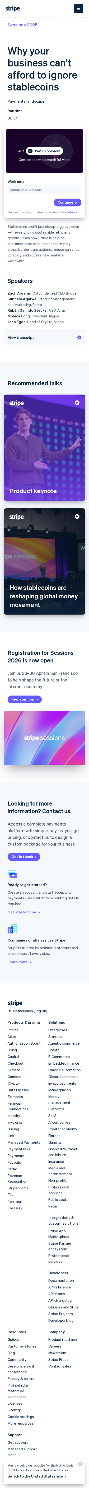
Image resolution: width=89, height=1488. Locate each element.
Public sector (59, 1199)
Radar (12, 1169)
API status (56, 1293)
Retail (53, 1206)
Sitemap (14, 1410)
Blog (11, 1352)
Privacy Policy (68, 212)
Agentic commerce (64, 1043)
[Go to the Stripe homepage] (13, 1003)
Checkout (16, 1063)
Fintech (54, 1135)
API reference (59, 1287)
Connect (15, 1076)
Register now (22, 699)
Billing (12, 1049)
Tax (11, 1194)
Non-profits (58, 1180)
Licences (15, 1403)
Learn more (18, 961)
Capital (13, 1056)
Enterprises (57, 1029)
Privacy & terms (21, 1378)
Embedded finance (64, 1063)
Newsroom (57, 1352)
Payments (16, 1155)
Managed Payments (24, 1142)
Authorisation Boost (24, 1043)
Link (11, 1135)
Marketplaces (59, 1089)
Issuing (13, 1129)
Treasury (15, 1208)
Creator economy (62, 1129)
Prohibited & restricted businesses (18, 1391)
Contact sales (59, 1366)
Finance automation (64, 1069)
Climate (14, 1069)
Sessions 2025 (22, 24)
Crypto (13, 1083)
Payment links (19, 1149)
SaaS (52, 1115)
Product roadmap (62, 1339)
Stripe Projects (60, 1313)
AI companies (59, 1122)
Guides (13, 1339)
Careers (54, 1346)
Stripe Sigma (18, 1188)
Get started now (22, 912)
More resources (21, 1423)
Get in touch (22, 856)
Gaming (54, 1142)
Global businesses (63, 1076)
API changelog (60, 1300)
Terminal (15, 1201)
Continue (65, 202)
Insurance (56, 1161)
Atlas (12, 1036)
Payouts (14, 1162)
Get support (18, 1442)
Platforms (56, 1109)
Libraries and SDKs (63, 1307)
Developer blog (61, 1320)
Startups (55, 1036)
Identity (14, 1115)
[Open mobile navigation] (78, 8)
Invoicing (15, 1122)
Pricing (13, 1029)
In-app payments (62, 1083)
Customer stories (22, 1346)
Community (17, 1359)
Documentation (61, 1280)
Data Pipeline (18, 1089)
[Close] (79, 1465)
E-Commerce (59, 1056)
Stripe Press (58, 1359)
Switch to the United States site (35, 1476)
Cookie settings (21, 1416)
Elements (15, 1096)
